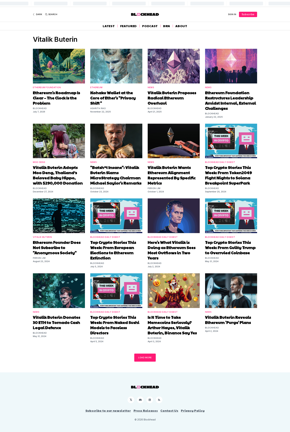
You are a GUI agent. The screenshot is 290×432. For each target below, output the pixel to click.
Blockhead (40, 108)
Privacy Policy (193, 411)
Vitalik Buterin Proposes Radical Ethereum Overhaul (172, 98)
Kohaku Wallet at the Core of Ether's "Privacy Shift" (113, 98)
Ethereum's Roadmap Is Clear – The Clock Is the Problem (56, 98)
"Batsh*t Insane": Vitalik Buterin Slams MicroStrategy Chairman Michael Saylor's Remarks (115, 175)
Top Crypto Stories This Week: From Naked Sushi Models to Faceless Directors (114, 324)
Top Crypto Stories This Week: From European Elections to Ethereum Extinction (113, 250)
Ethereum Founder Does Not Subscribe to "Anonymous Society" (57, 247)
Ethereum (96, 87)
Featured (128, 26)
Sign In (232, 14)
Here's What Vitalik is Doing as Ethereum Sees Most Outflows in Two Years (172, 250)
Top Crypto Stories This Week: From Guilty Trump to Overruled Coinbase (230, 247)
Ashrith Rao (98, 108)
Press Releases (146, 411)
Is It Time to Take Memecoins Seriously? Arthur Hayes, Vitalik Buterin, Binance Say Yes (172, 324)
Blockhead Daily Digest (220, 162)
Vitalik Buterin (42, 237)
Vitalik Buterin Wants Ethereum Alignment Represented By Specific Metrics (172, 175)
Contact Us (169, 411)
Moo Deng (39, 162)
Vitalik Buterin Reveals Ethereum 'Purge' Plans (228, 319)
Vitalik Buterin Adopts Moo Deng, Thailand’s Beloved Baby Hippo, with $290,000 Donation (58, 175)
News (151, 87)
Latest (109, 26)
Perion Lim (154, 188)
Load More (145, 357)
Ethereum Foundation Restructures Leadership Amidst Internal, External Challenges (230, 100)
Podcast (150, 26)
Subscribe (248, 14)
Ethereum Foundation (47, 87)
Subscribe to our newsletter (108, 411)
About (181, 26)
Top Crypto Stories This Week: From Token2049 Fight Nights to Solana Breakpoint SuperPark (228, 175)
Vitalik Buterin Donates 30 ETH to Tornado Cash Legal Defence (56, 322)
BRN (166, 26)
